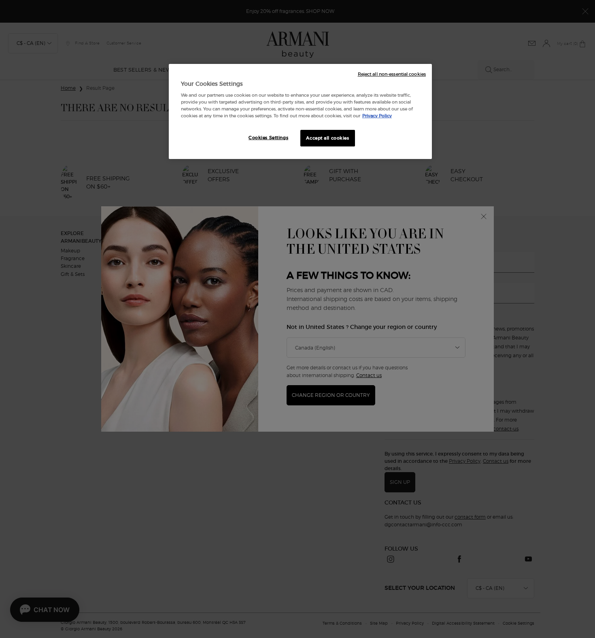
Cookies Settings (268, 137)
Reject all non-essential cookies (392, 74)
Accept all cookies (327, 138)
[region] (300, 111)
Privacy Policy (377, 116)
